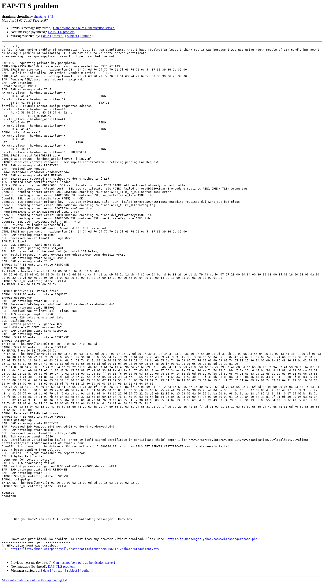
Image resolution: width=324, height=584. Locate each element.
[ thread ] (58, 36)
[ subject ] (72, 36)
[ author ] (86, 36)
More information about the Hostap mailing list (34, 580)
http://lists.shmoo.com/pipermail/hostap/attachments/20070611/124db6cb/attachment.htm (85, 549)
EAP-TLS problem (61, 32)
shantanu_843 (43, 16)
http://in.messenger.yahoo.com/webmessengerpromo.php (212, 539)
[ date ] (46, 36)
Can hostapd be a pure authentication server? (84, 28)
